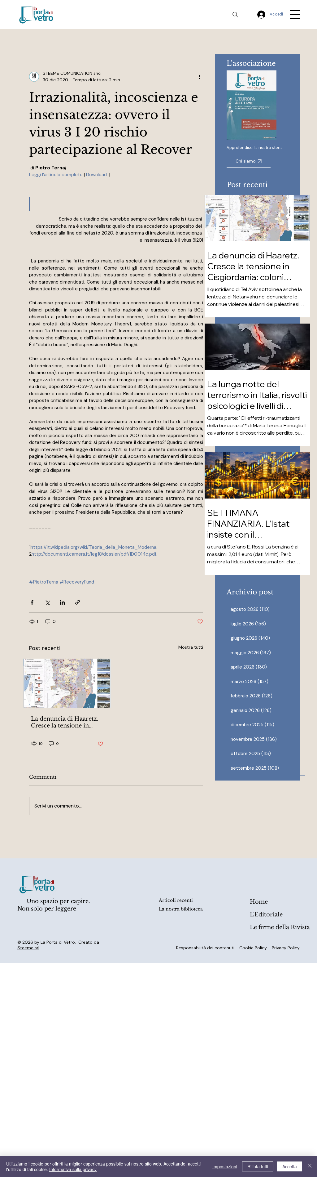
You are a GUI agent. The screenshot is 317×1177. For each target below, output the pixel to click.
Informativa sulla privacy (73, 1169)
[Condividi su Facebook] (32, 602)
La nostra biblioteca (181, 909)
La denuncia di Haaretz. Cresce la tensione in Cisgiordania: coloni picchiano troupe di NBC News (66, 722)
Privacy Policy (286, 948)
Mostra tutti (190, 647)
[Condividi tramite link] (77, 602)
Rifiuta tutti (257, 1166)
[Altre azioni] (199, 76)
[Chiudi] (309, 1166)
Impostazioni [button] (224, 1166)
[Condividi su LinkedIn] (62, 602)
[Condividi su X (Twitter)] (47, 602)
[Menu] (295, 14)
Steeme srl (28, 948)
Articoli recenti (176, 900)
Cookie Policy (253, 948)
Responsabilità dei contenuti (205, 948)
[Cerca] (235, 14)
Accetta (289, 1166)
